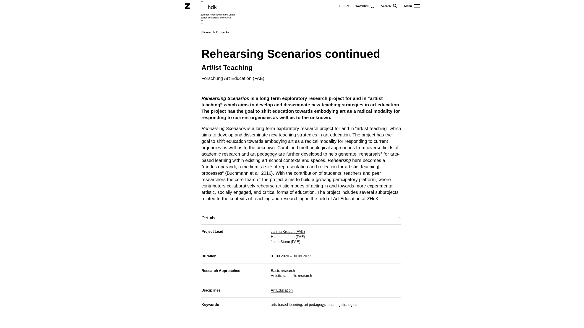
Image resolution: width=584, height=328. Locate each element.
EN (346, 6)
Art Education (282, 290)
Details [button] (208, 217)
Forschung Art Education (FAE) (232, 78)
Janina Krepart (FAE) (288, 231)
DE (340, 6)
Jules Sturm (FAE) (285, 242)
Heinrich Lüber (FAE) (288, 237)
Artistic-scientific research (291, 276)
